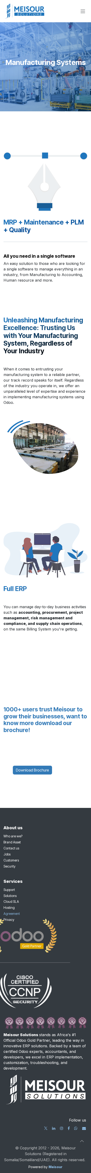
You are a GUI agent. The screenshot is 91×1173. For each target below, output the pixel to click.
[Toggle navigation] (83, 11)
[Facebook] (69, 1128)
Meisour (56, 1167)
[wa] (75, 1128)
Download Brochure (32, 770)
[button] (82, 1141)
